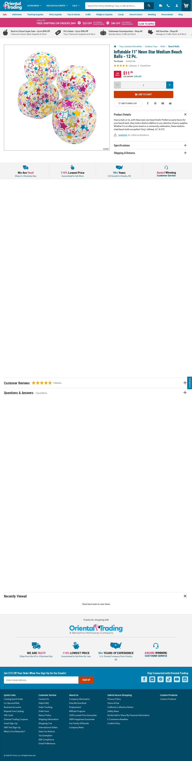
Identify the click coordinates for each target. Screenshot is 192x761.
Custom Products (168, 699)
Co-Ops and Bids (11, 703)
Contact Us (44, 699)
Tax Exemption (45, 735)
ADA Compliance (46, 739)
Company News (76, 727)
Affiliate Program (77, 711)
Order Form (44, 711)
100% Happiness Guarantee (81, 719)
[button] (57, 97)
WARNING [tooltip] (122, 135)
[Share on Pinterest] (155, 103)
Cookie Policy (113, 723)
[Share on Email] (163, 103)
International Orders (48, 727)
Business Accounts (12, 707)
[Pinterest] (161, 679)
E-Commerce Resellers (117, 719)
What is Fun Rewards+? (14, 731)
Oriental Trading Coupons (16, 719)
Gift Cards (8, 715)
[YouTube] (177, 679)
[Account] (177, 5)
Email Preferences (47, 743)
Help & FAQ (44, 703)
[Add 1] (169, 85)
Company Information (79, 699)
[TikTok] (169, 679)
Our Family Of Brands (79, 723)
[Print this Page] (170, 103)
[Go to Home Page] (115, 46)
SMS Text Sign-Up (12, 727)
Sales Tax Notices (47, 731)
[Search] (149, 5)
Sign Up (86, 679)
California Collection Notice (120, 707)
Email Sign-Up (10, 723)
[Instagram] (185, 679)
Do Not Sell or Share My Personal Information (128, 715)
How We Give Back (77, 703)
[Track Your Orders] (161, 5)
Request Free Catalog (14, 711)
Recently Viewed (15, 596)
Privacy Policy (114, 699)
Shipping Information (48, 719)
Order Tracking (45, 707)
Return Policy (45, 715)
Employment (75, 707)
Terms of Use (113, 703)
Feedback (189, 383)
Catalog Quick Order (13, 699)
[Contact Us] (168, 5)
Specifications (122, 145)
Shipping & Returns (124, 153)
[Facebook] (144, 679)
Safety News (113, 711)
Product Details (122, 114)
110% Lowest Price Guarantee (83, 715)
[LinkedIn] (152, 679)
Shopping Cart (45, 723)
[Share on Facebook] (148, 103)
